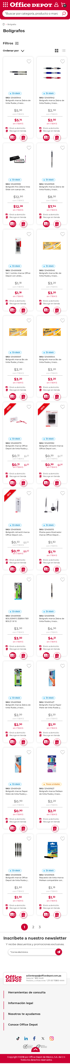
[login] (56, 5)
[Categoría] (5, 5)
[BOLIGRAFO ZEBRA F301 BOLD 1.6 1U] (18, 586)
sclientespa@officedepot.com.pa (43, 975)
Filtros (8, 43)
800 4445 (39, 978)
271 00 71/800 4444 (55, 981)
